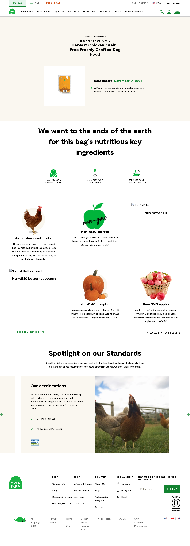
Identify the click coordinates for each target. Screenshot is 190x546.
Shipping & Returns (62, 496)
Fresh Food (53, 3)
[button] (162, 12)
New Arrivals (43, 11)
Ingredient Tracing (83, 483)
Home (87, 36)
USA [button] (158, 3)
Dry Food (59, 11)
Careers (99, 506)
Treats (117, 11)
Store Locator (81, 490)
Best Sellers (27, 11)
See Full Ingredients (31, 332)
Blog (97, 490)
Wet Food (105, 11)
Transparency (99, 36)
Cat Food (79, 503)
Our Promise (140, 3)
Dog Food (79, 496)
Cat (37, 3)
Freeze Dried (89, 11)
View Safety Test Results (163, 333)
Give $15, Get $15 (61, 503)
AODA (122, 518)
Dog (20, 3)
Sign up (172, 489)
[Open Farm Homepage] (12, 11)
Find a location (173, 3)
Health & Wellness (133, 11)
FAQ (54, 490)
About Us (100, 483)
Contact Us (58, 483)
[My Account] (169, 12)
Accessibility (104, 518)
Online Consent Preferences (140, 522)
